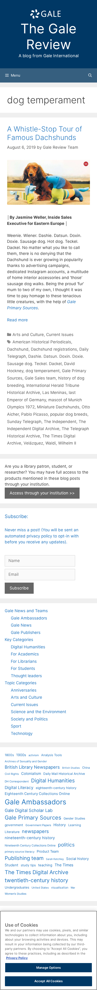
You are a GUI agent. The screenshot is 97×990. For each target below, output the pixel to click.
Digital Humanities (28, 647)
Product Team (48, 851)
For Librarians (24, 661)
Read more (17, 320)
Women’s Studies (15, 893)
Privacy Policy (17, 958)
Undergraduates (17, 887)
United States (40, 887)
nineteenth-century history (30, 837)
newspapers (35, 831)
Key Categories (19, 639)
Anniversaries (23, 690)
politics (66, 845)
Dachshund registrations (54, 349)
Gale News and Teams (26, 610)
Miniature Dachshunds (58, 407)
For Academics (25, 654)
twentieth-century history (36, 880)
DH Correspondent (17, 781)
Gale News (21, 625)
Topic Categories (20, 682)
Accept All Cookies (48, 981)
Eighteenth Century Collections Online (37, 793)
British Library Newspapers (32, 767)
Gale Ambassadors (29, 618)
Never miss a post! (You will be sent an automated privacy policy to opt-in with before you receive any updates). (42, 536)
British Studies (71, 767)
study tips (28, 865)
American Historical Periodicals (41, 342)
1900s (21, 755)
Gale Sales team (40, 378)
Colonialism (31, 773)
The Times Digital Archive (36, 872)
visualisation (59, 887)
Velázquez (33, 443)
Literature (12, 832)
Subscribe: (16, 516)
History (59, 825)
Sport (16, 726)
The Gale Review (48, 36)
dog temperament (43, 370)
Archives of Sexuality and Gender (26, 761)
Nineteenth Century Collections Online (30, 845)
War (73, 887)
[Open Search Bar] (90, 75)
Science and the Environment (38, 711)
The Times (64, 865)
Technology (21, 733)
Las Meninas (54, 392)
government (14, 825)
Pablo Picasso (34, 414)
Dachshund (17, 349)
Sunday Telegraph (24, 421)
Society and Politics (29, 719)
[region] (48, 950)
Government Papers (38, 825)
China (86, 767)
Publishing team (24, 858)
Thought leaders (26, 675)
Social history (77, 859)
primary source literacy (19, 851)
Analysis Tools (51, 755)
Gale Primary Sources (33, 817)
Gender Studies (74, 818)
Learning (74, 825)
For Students (23, 668)
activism (33, 755)
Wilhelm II (67, 443)
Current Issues (59, 334)
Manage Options (48, 967)
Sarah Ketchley (55, 859)
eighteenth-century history (56, 788)
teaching (45, 865)
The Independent (60, 421)
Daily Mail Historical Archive (64, 774)
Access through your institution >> (42, 493)
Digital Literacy (19, 787)
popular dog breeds (68, 414)
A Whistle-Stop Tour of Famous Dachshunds (44, 133)
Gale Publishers (25, 632)
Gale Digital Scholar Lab (29, 810)
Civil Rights (12, 774)
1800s (9, 755)
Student (11, 865)
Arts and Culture (28, 334)
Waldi (50, 443)
